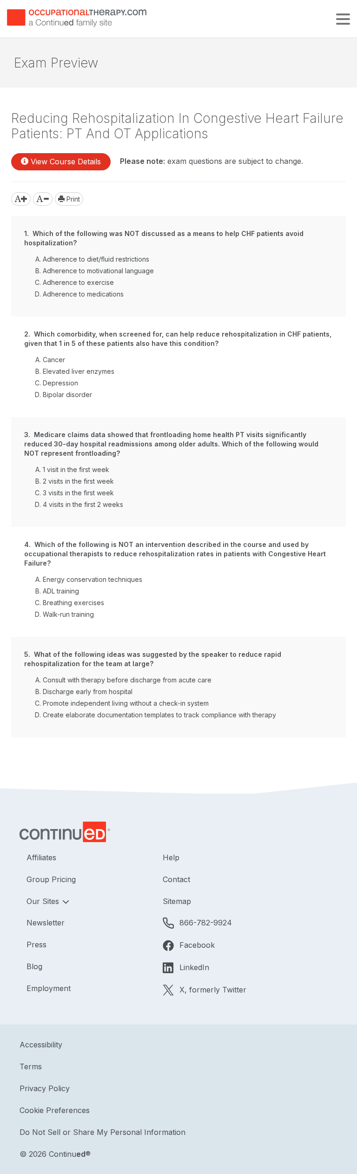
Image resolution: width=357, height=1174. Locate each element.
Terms (31, 1066)
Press (36, 944)
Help (171, 857)
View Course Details (64, 161)
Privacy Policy (45, 1088)
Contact (176, 879)
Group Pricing (51, 879)
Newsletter (45, 922)
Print (72, 199)
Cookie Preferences (55, 1110)
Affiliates (41, 857)
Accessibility (41, 1044)
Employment (48, 988)
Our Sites (43, 901)
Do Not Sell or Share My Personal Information (102, 1132)
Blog (34, 966)
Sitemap (177, 901)
